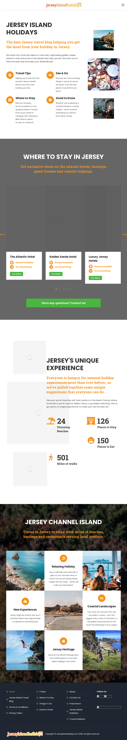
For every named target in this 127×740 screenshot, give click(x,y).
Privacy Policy (15, 713)
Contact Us (74, 697)
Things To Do (45, 703)
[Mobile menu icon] (123, 5)
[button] (56, 289)
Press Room (75, 703)
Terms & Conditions (18, 707)
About (72, 691)
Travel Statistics (77, 719)
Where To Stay (46, 697)
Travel (42, 691)
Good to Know (46, 709)
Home (12, 691)
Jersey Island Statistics (75, 711)
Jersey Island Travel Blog (19, 699)
